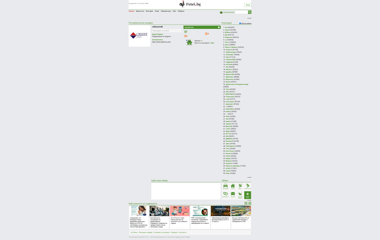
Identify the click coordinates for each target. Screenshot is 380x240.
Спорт (157, 11)
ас (226, 40)
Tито (227, 149)
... (226, 114)
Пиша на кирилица (233, 166)
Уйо (227, 67)
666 (227, 136)
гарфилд (229, 62)
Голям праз (230, 97)
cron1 (227, 42)
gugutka (229, 72)
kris (226, 27)
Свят (174, 11)
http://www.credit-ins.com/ (161, 42)
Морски (229, 161)
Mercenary (230, 79)
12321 (228, 129)
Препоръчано (166, 11)
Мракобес (229, 77)
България (149, 11)
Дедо (228, 131)
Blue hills (229, 126)
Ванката (229, 69)
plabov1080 (230, 74)
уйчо (226, 45)
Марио (228, 158)
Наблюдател (230, 146)
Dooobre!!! (229, 141)
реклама (249, 18)
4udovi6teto (230, 109)
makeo (228, 111)
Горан (228, 171)
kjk (226, 35)
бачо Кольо (230, 151)
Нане (228, 116)
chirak (228, 156)
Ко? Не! (228, 134)
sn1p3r (228, 168)
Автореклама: (157, 40)
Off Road (229, 64)
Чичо (228, 89)
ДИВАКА (229, 139)
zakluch (228, 124)
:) (226, 106)
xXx (227, 119)
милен (228, 121)
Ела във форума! (228, 12)
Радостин (228, 37)
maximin (229, 163)
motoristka (230, 55)
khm (227, 92)
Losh (227, 99)
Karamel (229, 153)
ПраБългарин (231, 52)
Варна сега (140, 11)
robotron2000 (231, 60)
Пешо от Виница (231, 47)
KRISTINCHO (230, 94)
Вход (248, 5)
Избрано (181, 11)
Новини (131, 11)
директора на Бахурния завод (237, 84)
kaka (227, 57)
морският (229, 104)
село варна (230, 102)
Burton (228, 82)
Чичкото (229, 50)
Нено (228, 173)
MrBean (228, 32)
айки (227, 144)
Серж (227, 30)
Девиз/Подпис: (157, 34)
